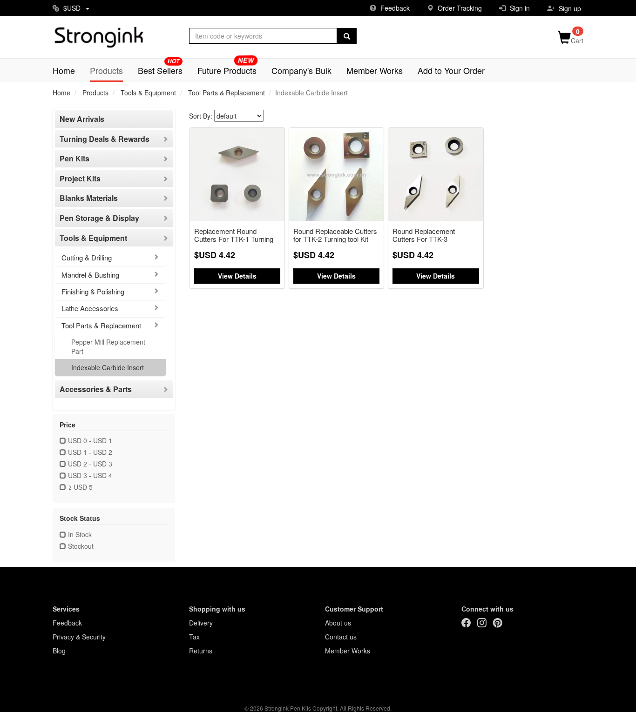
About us (338, 622)
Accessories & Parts (96, 389)
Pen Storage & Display (99, 218)
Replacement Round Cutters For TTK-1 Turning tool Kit (233, 235)
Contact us (341, 636)
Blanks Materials (89, 198)
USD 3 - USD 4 (89, 475)
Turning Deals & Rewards (104, 139)
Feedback (67, 622)
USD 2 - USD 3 (89, 463)
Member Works (374, 70)
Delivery (201, 622)
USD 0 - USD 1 (89, 440)
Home (64, 70)
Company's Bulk (301, 70)
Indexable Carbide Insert (107, 367)
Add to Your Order (451, 70)
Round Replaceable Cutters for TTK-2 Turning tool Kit (335, 235)
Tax (194, 636)
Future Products (227, 70)
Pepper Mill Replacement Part (108, 346)
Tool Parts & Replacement (226, 92)
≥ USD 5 (79, 487)
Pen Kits (74, 158)
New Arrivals (82, 119)
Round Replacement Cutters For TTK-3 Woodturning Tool (423, 235)
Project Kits (80, 178)
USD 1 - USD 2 (89, 452)
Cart (577, 40)
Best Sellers (160, 70)
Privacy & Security (79, 636)
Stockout (80, 546)
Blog (59, 650)
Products (106, 70)
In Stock (79, 534)
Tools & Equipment (148, 92)
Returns (200, 650)
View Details (237, 275)
